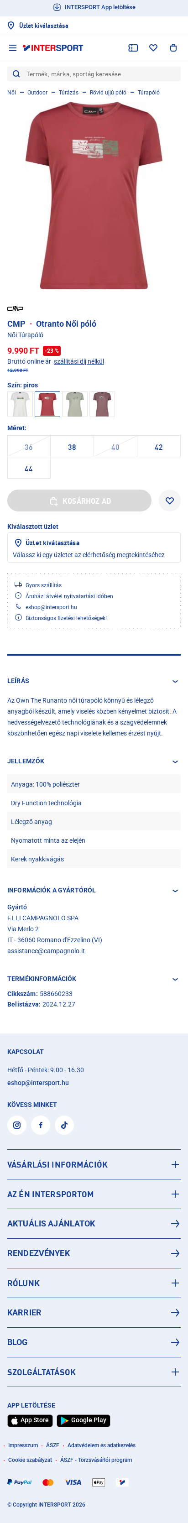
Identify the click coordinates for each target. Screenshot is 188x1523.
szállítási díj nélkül (79, 361)
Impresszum (23, 1445)
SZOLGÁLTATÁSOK (41, 1372)
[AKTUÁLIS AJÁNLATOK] (94, 1223)
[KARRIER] (94, 1312)
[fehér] (20, 404)
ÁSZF (52, 1445)
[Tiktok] (64, 1125)
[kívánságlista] (153, 47)
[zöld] (75, 404)
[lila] (102, 404)
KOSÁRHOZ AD (87, 501)
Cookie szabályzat (30, 1460)
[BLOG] (94, 1342)
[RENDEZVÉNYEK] (94, 1253)
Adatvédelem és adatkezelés (102, 1445)
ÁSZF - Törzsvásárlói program (96, 1460)
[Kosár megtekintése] (173, 47)
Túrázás (68, 92)
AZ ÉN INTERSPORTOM (50, 1194)
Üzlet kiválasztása (52, 543)
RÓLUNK (23, 1283)
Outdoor (37, 92)
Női (11, 92)
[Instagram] (16, 1125)
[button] (94, 681)
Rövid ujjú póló (108, 92)
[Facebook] (40, 1125)
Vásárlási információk (57, 1164)
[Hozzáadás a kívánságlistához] (170, 500)
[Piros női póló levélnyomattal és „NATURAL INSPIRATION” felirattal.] (94, 196)
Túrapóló (149, 92)
